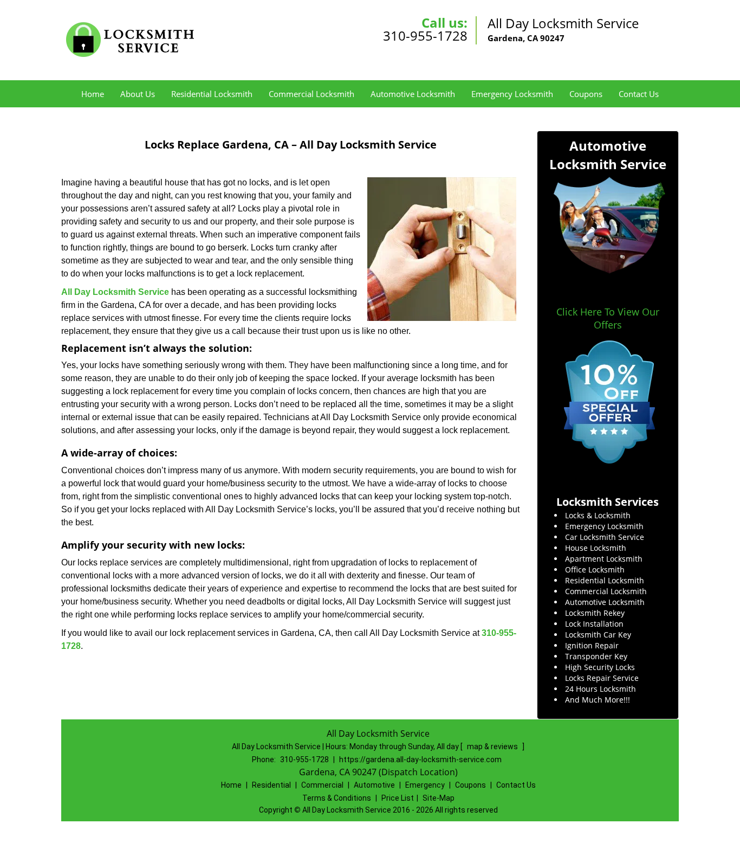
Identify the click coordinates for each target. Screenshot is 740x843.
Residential (271, 785)
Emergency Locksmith (512, 93)
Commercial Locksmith (311, 93)
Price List (397, 798)
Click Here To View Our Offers (607, 318)
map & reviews (493, 746)
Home (92, 93)
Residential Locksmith (211, 93)
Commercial (322, 785)
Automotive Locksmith (413, 93)
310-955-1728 (425, 35)
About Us (137, 93)
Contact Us (639, 93)
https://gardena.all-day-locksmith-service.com (420, 759)
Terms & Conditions (336, 798)
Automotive (374, 785)
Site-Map (439, 798)
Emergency (425, 785)
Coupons (585, 93)
